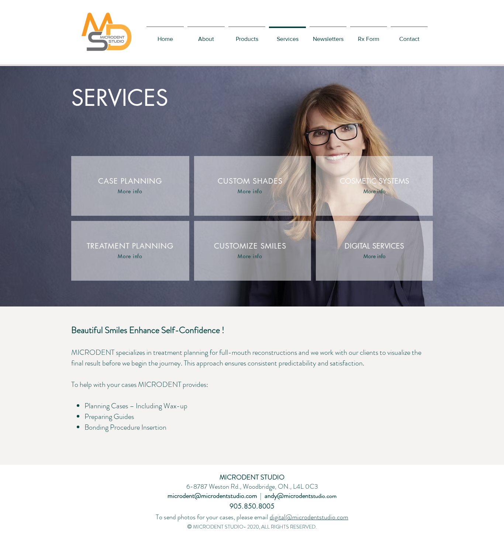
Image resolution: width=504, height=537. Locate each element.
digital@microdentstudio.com (309, 517)
